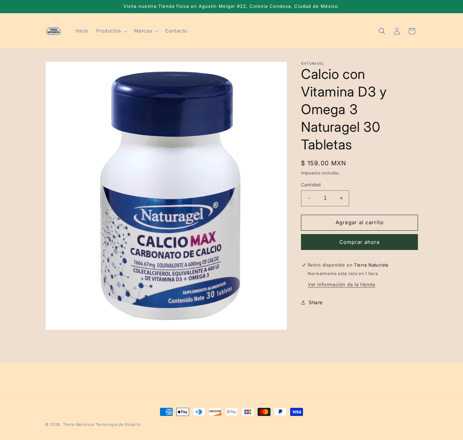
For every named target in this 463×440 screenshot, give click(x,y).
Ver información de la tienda (342, 284)
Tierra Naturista (78, 424)
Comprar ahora (359, 242)
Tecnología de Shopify (118, 424)
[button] (111, 31)
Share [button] (316, 302)
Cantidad (311, 184)
